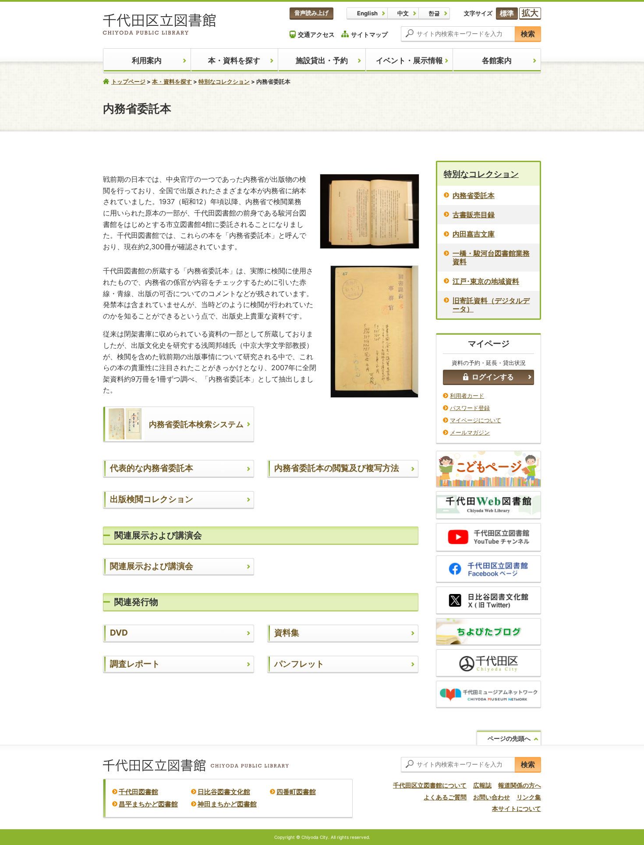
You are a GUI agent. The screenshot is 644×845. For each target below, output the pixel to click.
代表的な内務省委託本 (151, 468)
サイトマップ (369, 34)
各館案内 (497, 60)
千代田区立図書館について (430, 785)
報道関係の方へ (519, 785)
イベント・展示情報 (409, 60)
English (367, 13)
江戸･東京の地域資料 (486, 281)
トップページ (128, 81)
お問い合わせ (491, 797)
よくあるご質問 (445, 797)
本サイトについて (516, 808)
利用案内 (147, 60)
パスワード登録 (470, 407)
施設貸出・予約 (322, 60)
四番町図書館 (296, 792)
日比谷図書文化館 (224, 792)
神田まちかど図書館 (227, 804)
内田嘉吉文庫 (474, 234)
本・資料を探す (234, 60)
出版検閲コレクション (151, 499)
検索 (528, 33)
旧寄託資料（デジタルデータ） (491, 304)
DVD (119, 633)
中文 (403, 13)
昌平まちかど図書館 (148, 804)
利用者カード (467, 395)
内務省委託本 (474, 195)
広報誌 (482, 785)
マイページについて (475, 420)
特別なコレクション (224, 81)
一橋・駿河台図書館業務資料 (491, 257)
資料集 (286, 633)
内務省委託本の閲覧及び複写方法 (336, 468)
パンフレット (299, 664)
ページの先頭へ (509, 738)
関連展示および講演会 (151, 566)
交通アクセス (316, 34)
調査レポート (135, 664)
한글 (434, 13)
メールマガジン (470, 432)
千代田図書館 (138, 792)
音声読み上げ (311, 12)
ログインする (493, 376)
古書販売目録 (474, 214)
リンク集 (529, 797)
